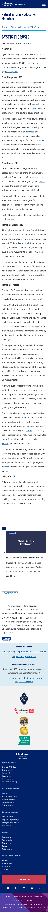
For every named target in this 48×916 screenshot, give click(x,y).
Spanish (27, 43)
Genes (42, 181)
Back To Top (11, 593)
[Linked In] (16, 888)
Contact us (38, 896)
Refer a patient (6, 825)
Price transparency (8, 779)
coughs (22, 243)
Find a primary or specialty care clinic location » (24, 651)
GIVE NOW (22, 879)
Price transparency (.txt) (9, 782)
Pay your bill (6, 773)
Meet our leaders (7, 840)
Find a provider (6, 776)
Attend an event (7, 863)
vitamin (5, 443)
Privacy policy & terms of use (22, 896)
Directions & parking (8, 799)
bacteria (37, 108)
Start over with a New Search (22, 27)
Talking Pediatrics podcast (10, 822)
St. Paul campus (7, 805)
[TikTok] (40, 888)
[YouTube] (32, 888)
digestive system (10, 71)
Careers (4, 846)
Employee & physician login (10, 819)
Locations (5, 793)
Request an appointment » (24, 656)
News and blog (6, 843)
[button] (44, 4)
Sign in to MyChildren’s (9, 767)
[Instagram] (24, 888)
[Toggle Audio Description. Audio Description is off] (4, 528)
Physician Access (7, 817)
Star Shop (5, 869)
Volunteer (5, 860)
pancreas (30, 131)
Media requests (7, 849)
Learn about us (6, 837)
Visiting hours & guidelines (10, 796)
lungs (35, 67)
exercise (5, 466)
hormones (39, 140)
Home (8, 896)
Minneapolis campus (8, 802)
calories (41, 390)
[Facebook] (8, 888)
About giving (6, 866)
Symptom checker (7, 770)
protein (29, 430)
